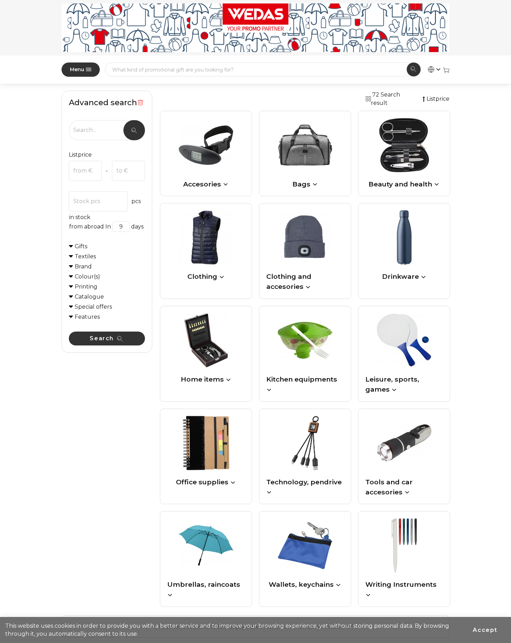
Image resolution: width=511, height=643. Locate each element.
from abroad (86, 226)
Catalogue (89, 296)
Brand (83, 266)
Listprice (80, 154)
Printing (86, 286)
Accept (485, 630)
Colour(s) (87, 276)
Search (102, 338)
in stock (79, 217)
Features (87, 317)
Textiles (85, 256)
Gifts (81, 246)
